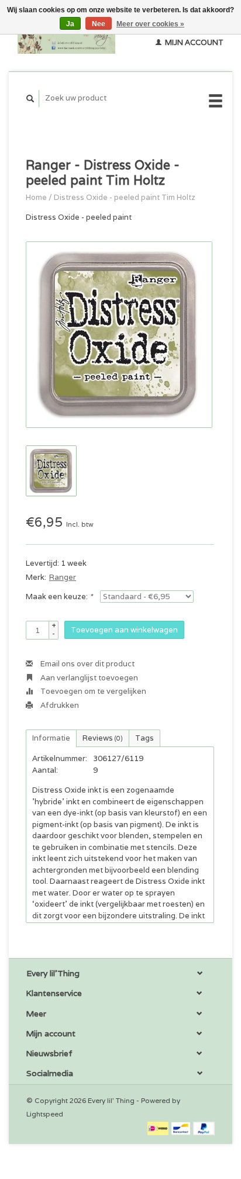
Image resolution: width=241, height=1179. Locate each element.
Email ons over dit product (87, 664)
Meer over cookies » (150, 24)
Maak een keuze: (59, 596)
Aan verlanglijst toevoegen (88, 678)
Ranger (62, 577)
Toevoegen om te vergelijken (92, 691)
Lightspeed (44, 1113)
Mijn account (193, 42)
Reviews (102, 738)
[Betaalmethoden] (158, 1128)
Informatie (51, 738)
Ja (70, 24)
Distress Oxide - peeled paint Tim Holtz (124, 197)
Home (36, 197)
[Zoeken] (30, 98)
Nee (98, 24)
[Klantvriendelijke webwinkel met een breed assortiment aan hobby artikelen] (66, 36)
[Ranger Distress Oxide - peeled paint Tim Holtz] (119, 334)
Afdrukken (59, 705)
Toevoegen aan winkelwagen (124, 630)
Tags (144, 738)
